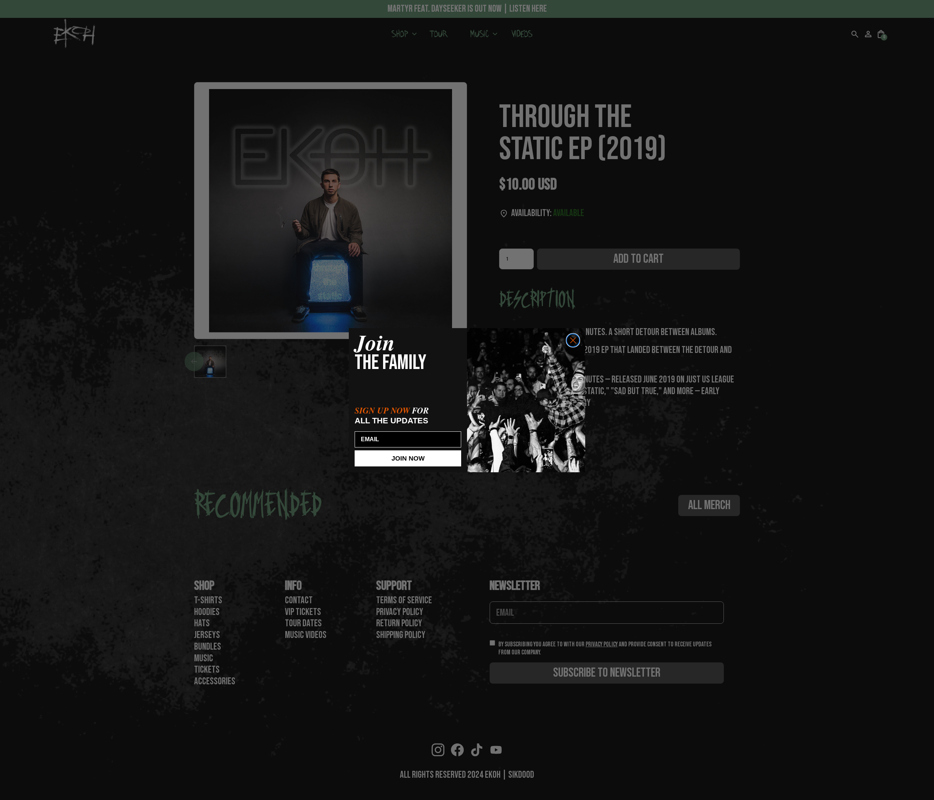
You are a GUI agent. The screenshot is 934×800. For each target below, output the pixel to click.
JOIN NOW (408, 458)
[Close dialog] (573, 340)
